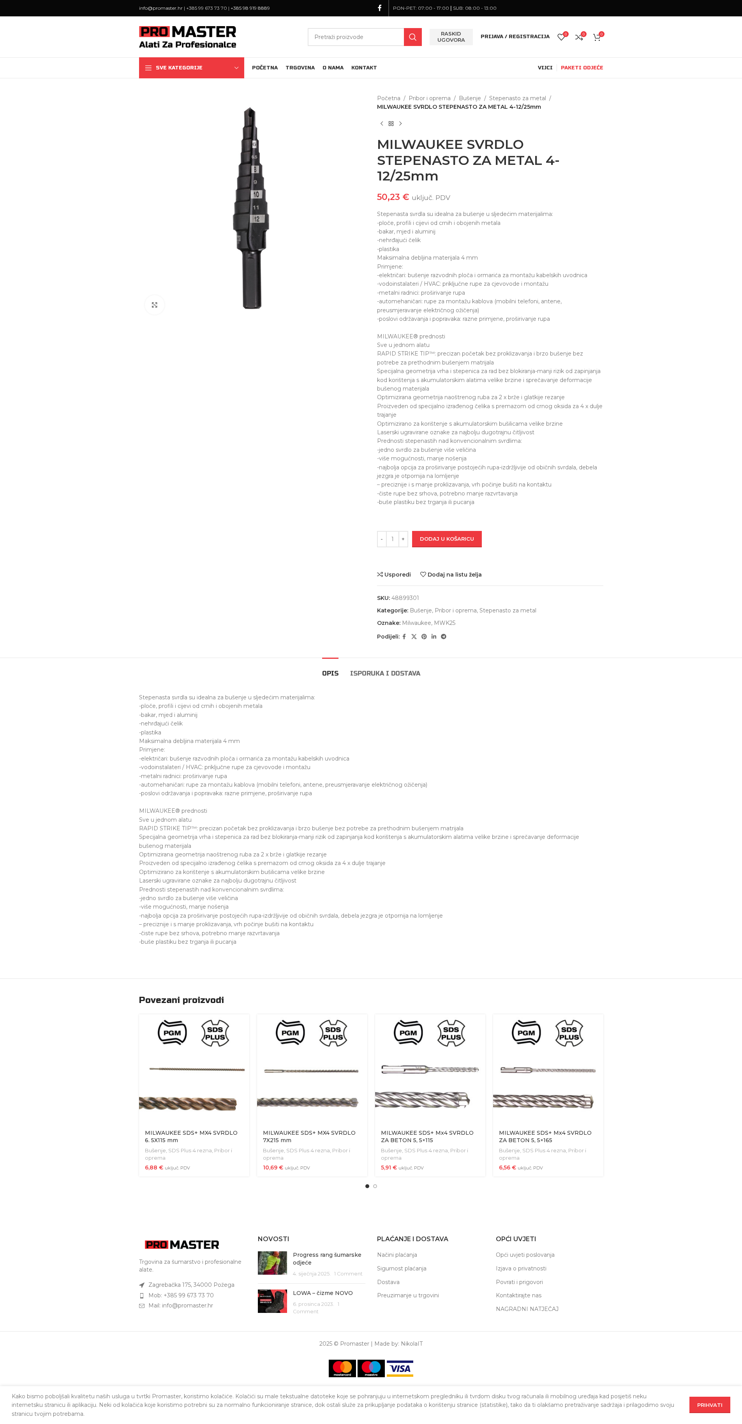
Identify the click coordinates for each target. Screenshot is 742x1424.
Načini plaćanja (397, 1254)
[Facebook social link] (379, 8)
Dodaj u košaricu (447, 539)
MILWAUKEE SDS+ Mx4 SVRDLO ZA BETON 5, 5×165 (545, 1136)
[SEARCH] (413, 37)
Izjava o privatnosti (521, 1268)
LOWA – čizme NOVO (323, 1293)
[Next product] (400, 124)
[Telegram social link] (444, 637)
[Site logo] (187, 36)
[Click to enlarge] (154, 305)
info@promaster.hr (161, 8)
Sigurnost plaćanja (402, 1268)
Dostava (388, 1282)
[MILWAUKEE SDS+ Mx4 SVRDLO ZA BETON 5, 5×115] (430, 1069)
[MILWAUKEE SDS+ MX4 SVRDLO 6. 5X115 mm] (194, 1069)
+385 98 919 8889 (250, 8)
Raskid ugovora (451, 36)
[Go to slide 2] (375, 1186)
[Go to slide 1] (367, 1186)
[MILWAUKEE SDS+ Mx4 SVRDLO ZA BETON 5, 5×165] (548, 1069)
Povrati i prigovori (519, 1282)
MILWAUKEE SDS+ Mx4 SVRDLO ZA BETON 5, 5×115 (427, 1136)
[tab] (330, 669)
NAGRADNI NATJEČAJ (527, 1309)
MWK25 (444, 622)
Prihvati (710, 1405)
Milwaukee (416, 622)
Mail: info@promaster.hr (180, 1305)
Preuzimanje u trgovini (408, 1295)
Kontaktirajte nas (518, 1295)
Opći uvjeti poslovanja (525, 1254)
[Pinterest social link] (424, 637)
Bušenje (470, 98)
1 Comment (348, 1274)
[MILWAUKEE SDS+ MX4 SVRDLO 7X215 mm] (312, 1069)
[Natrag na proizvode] (391, 124)
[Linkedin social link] (434, 637)
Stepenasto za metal (517, 98)
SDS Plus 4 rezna (190, 1150)
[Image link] (182, 1244)
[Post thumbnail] (272, 1264)
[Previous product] (381, 124)
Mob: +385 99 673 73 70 (181, 1295)
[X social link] (414, 637)
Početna (388, 98)
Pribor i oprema (430, 98)
